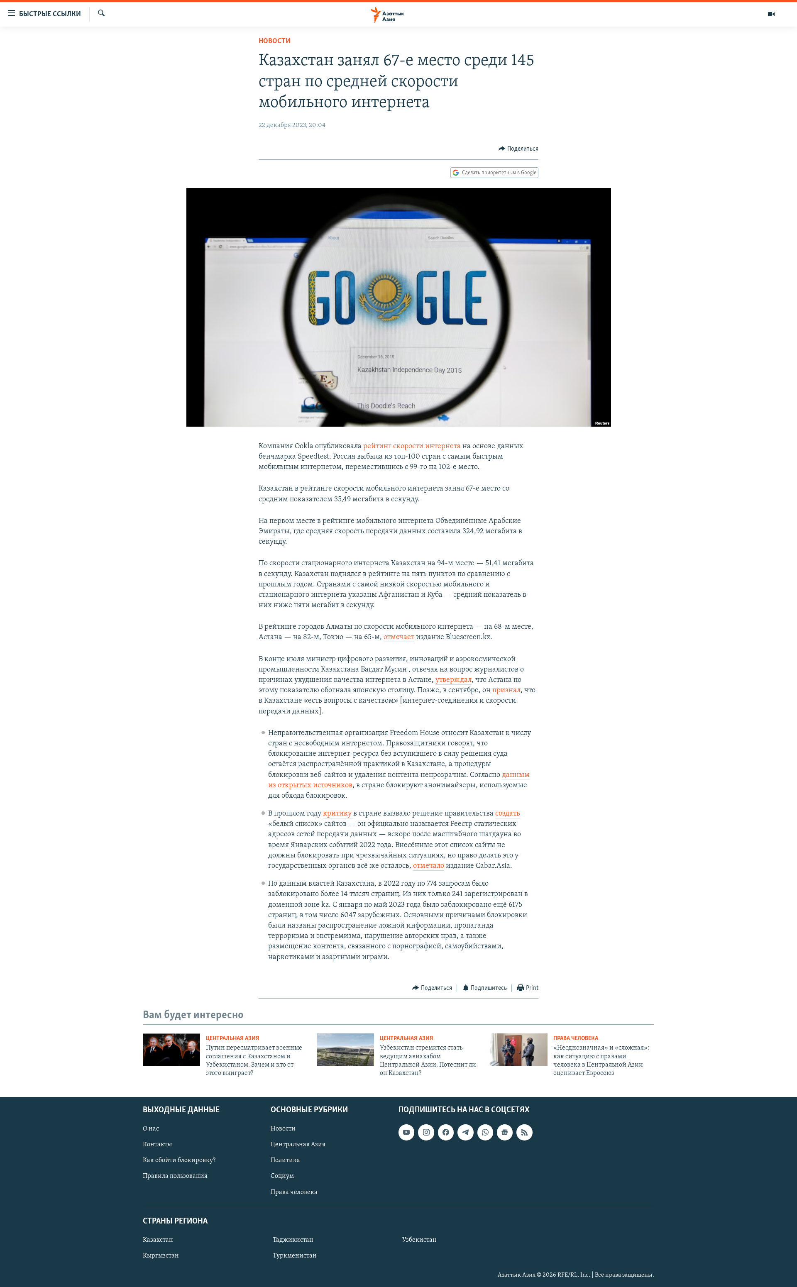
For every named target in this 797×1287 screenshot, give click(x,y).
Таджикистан (293, 1240)
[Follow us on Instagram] (426, 1132)
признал (506, 690)
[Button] (518, 149)
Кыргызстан (161, 1256)
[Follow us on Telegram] (465, 1132)
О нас (151, 1129)
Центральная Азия (232, 1038)
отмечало (428, 866)
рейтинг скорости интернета (412, 446)
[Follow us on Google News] (505, 1132)
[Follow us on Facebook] (446, 1132)
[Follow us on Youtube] (406, 1132)
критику (338, 814)
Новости (275, 41)
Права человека (575, 1038)
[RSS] (524, 1132)
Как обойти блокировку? (179, 1160)
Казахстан (158, 1240)
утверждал (453, 680)
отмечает (399, 637)
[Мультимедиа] (771, 14)
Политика (285, 1160)
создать (507, 814)
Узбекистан (419, 1240)
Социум (282, 1176)
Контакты (157, 1144)
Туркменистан (295, 1256)
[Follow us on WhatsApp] (485, 1132)
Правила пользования (175, 1176)
